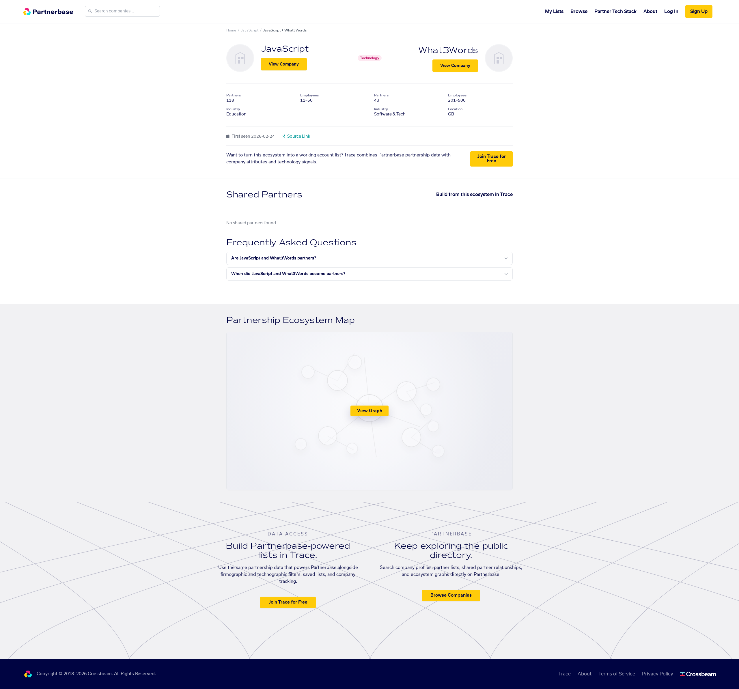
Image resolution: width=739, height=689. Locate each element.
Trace (564, 674)
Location (455, 109)
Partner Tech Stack (615, 11)
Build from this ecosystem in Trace (474, 194)
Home (231, 30)
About (650, 11)
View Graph (369, 411)
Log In (671, 11)
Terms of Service (616, 674)
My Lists (554, 11)
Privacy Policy (657, 674)
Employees (309, 95)
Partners (233, 95)
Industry (233, 109)
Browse (578, 11)
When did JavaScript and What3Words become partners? (288, 274)
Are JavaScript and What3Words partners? (273, 258)
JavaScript (249, 30)
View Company (284, 64)
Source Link (298, 137)
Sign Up (699, 11)
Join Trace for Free (491, 158)
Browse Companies (451, 595)
